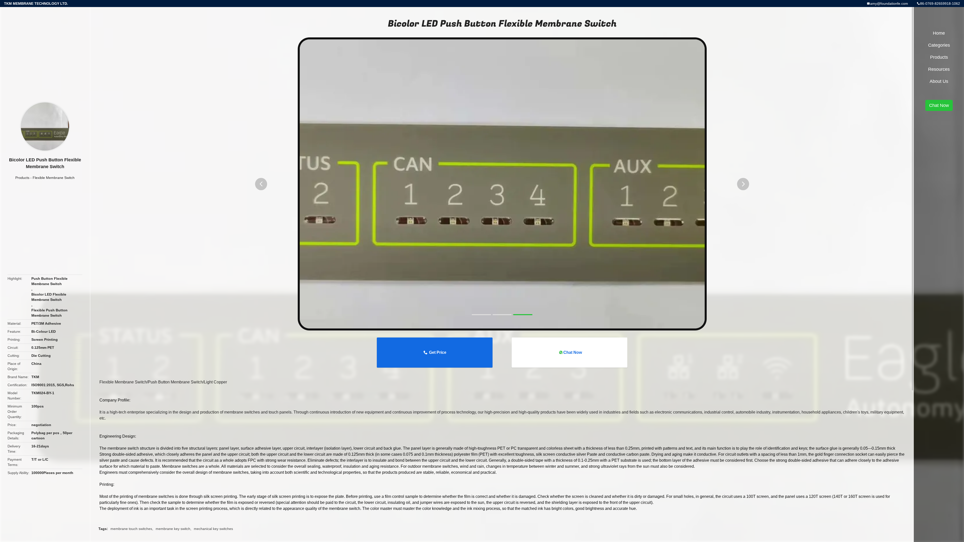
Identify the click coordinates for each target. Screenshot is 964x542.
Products (22, 178)
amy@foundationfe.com (889, 4)
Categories (939, 45)
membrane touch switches (131, 529)
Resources (939, 69)
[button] (261, 184)
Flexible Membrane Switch (54, 178)
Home (939, 33)
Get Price (437, 352)
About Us (939, 81)
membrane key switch (173, 529)
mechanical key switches (213, 529)
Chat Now (572, 352)
